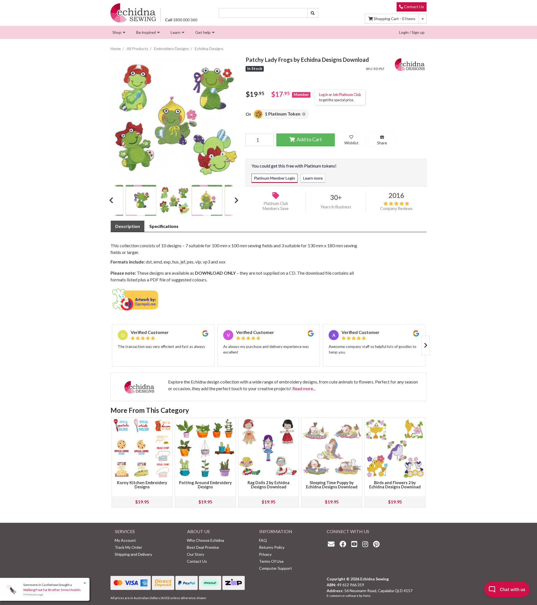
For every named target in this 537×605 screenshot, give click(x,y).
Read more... (303, 388)
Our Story (195, 554)
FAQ (263, 540)
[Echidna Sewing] (133, 12)
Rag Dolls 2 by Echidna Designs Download (268, 484)
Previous (113, 200)
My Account (125, 540)
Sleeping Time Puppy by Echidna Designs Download (331, 484)
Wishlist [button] (351, 142)
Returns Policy (271, 547)
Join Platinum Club (347, 94)
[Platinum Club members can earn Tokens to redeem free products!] (304, 114)
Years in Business (336, 206)
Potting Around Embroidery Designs (205, 484)
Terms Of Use (271, 561)
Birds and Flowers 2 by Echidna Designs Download (395, 484)
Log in (323, 94)
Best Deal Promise (203, 547)
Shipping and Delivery (133, 554)
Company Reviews (396, 208)
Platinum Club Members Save (276, 206)
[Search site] (312, 13)
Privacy (265, 554)
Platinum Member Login (274, 178)
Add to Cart (309, 139)
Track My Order (128, 547)
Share (382, 142)
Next (234, 200)
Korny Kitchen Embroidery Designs (142, 484)
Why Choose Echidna (205, 540)
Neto (366, 595)
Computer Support (275, 568)
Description (127, 226)
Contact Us (413, 6)
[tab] (127, 226)
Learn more (313, 178)
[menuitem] (118, 32)
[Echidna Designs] (410, 63)
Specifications (163, 226)
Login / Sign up (412, 32)
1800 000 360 (181, 19)
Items (394, 18)
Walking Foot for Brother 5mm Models (52, 590)
